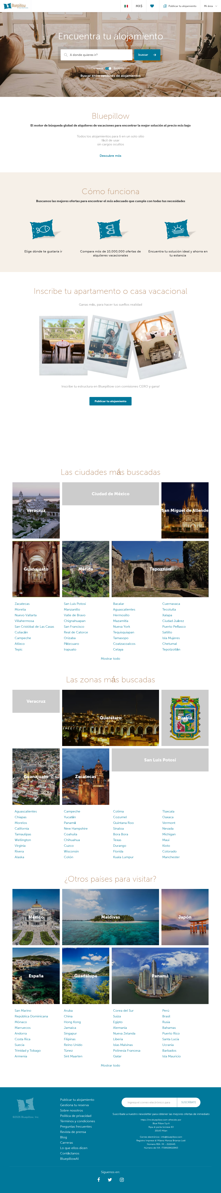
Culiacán (21, 632)
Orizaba (70, 638)
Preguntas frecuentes (76, 1126)
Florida (118, 851)
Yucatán (70, 817)
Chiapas (20, 817)
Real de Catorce (76, 632)
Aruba (68, 1011)
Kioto (166, 846)
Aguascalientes (124, 609)
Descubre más (110, 156)
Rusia (166, 1022)
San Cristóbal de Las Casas (34, 627)
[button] (98, 1180)
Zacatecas (22, 604)
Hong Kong (72, 1022)
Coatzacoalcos (124, 644)
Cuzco (69, 846)
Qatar (117, 1056)
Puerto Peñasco (174, 627)
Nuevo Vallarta (26, 615)
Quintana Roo (123, 823)
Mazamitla (120, 621)
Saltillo (167, 632)
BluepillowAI (69, 1159)
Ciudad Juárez (173, 621)
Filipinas (69, 1039)
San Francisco (74, 627)
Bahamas (169, 1028)
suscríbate (188, 1102)
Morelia (20, 609)
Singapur (70, 1033)
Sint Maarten (73, 1056)
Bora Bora (120, 834)
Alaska (19, 857)
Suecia (19, 1045)
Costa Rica (22, 1039)
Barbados (169, 1050)
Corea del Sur (123, 1011)
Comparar (97, 68)
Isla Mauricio (171, 1056)
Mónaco (21, 1022)
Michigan (169, 834)
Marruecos (23, 1028)
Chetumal (169, 644)
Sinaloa (118, 828)
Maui (165, 840)
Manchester (171, 857)
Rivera (19, 851)
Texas (117, 840)
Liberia (118, 1039)
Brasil (166, 1016)
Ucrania (168, 1045)
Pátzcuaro (71, 644)
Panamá (70, 823)
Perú (165, 1011)
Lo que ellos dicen (73, 1148)
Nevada (168, 828)
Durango (119, 846)
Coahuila (70, 834)
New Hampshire (76, 828)
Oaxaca (168, 817)
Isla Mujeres (171, 638)
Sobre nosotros (71, 1110)
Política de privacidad (75, 1116)
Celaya (118, 649)
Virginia (20, 846)
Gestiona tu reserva (74, 1105)
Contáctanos (69, 1153)
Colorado (169, 851)
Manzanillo (72, 609)
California (22, 828)
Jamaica (70, 1028)
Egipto (118, 1022)
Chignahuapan (74, 621)
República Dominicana (31, 1016)
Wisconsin (71, 851)
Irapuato (70, 649)
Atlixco (20, 644)
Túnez (68, 1050)
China (68, 1016)
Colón (68, 857)
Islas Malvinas (123, 1045)
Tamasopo (120, 638)
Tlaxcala (168, 811)
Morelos (21, 823)
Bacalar (118, 604)
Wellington (23, 840)
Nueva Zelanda (124, 1033)
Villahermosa (24, 621)
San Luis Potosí (75, 604)
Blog (63, 1137)
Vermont (168, 823)
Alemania (120, 1028)
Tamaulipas (23, 834)
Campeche (23, 638)
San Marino (23, 1011)
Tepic (18, 649)
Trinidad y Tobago (28, 1050)
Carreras (66, 1143)
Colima (118, 811)
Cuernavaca (171, 604)
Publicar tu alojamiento (77, 1100)
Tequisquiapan (123, 632)
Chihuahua (72, 840)
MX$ (139, 6)
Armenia (21, 1056)
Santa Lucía (170, 1039)
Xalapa (167, 615)
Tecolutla (169, 609)
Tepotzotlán (171, 649)
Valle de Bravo (74, 615)
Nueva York (121, 627)
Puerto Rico (171, 1033)
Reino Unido (73, 1045)
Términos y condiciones (77, 1121)
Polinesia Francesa (126, 1050)
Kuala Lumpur (123, 857)
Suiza (117, 1016)
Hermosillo (121, 615)
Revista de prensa (73, 1132)
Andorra (21, 1033)
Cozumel (120, 817)
